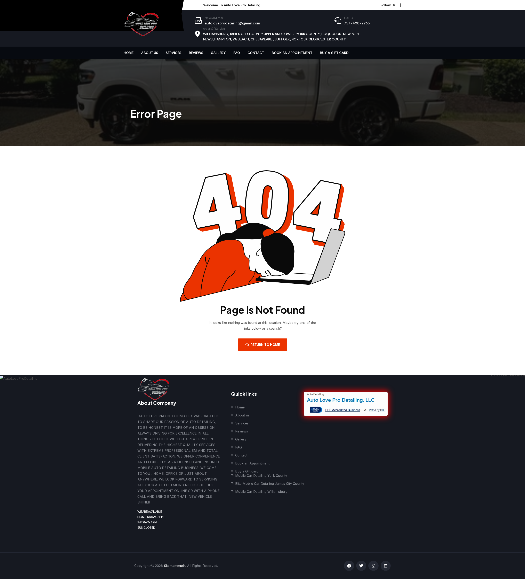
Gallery (218, 53)
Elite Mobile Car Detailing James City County (269, 484)
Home (129, 53)
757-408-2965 (357, 23)
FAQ (236, 53)
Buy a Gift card (334, 53)
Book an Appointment (292, 53)
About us (149, 53)
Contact (256, 53)
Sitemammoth (174, 566)
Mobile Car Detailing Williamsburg (261, 492)
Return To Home (265, 345)
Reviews (196, 53)
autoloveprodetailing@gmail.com (232, 23)
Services (173, 53)
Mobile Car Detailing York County (261, 476)
